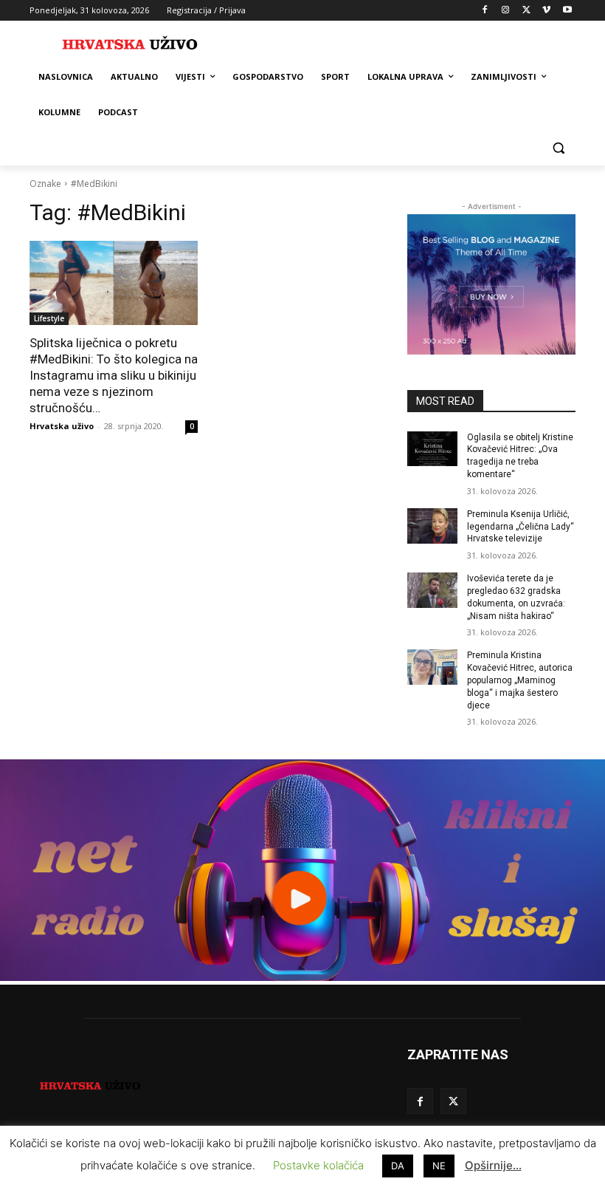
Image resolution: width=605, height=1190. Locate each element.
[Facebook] (485, 10)
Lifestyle (49, 318)
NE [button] (439, 1166)
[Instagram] (505, 10)
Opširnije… (493, 1165)
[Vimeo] (546, 10)
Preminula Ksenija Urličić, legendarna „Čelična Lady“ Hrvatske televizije (520, 526)
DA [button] (397, 1166)
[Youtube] (567, 10)
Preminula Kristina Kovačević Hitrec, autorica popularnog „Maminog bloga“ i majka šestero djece (520, 680)
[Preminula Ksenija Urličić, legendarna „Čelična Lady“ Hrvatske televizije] (432, 526)
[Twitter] (526, 10)
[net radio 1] (302, 977)
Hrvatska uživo (62, 425)
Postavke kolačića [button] (318, 1165)
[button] (558, 148)
